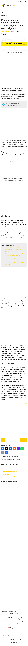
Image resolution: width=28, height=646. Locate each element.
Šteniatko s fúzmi (7, 469)
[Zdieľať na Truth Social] (18, 448)
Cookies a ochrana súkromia (14, 639)
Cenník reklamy (7, 635)
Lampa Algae (6, 474)
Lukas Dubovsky (5, 31)
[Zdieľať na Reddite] (14, 448)
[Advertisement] (14, 73)
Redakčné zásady (20, 632)
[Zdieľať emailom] (2, 452)
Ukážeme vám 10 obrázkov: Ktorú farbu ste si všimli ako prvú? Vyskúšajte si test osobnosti (15, 249)
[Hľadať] (26, 1)
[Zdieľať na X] (6, 448)
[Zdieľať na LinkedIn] (10, 448)
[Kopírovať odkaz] (6, 452)
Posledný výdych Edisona (10, 471)
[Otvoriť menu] (25, 5)
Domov (2, 12)
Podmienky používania (19, 635)
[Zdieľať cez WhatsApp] (22, 448)
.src (26, 403)
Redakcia (11, 632)
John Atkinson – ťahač (9, 477)
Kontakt (5, 632)
